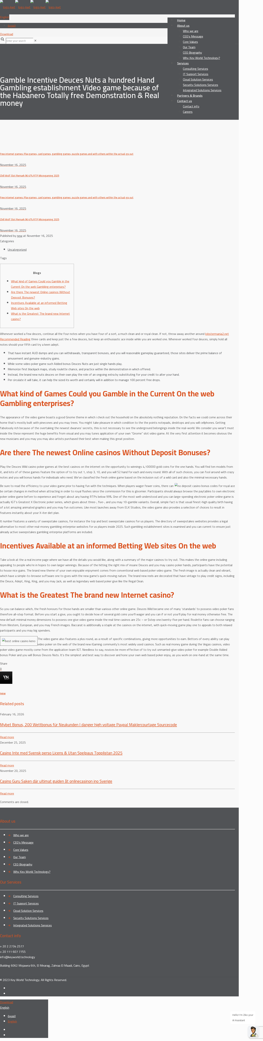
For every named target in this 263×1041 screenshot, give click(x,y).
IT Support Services (26, 903)
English (4, 17)
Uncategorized (17, 249)
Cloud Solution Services (28, 911)
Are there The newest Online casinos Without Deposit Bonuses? (40, 294)
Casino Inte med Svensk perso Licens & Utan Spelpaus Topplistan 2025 (61, 753)
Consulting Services (26, 896)
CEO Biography (22, 864)
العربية (12, 25)
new (19, 236)
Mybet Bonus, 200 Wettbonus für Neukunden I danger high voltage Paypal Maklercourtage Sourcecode (88, 724)
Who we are (21, 835)
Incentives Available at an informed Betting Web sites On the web (39, 305)
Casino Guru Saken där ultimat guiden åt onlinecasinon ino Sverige (56, 781)
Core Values (20, 850)
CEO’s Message (23, 842)
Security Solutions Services (31, 918)
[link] (35, 40)
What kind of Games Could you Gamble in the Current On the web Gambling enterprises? (40, 284)
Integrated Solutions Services (32, 925)
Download (6, 34)
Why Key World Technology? (31, 872)
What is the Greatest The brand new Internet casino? (40, 316)
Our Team (19, 857)
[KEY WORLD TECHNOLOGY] (30, 7)
